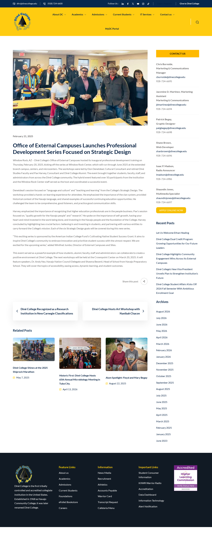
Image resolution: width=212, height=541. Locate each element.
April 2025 (161, 414)
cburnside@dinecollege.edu (170, 76)
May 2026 (161, 330)
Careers (63, 507)
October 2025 (163, 376)
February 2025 (164, 427)
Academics (77, 14)
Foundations (65, 496)
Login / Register (164, 3)
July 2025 (161, 395)
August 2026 (163, 311)
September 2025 (165, 382)
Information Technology (151, 500)
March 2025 (162, 421)
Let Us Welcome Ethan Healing (172, 232)
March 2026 (162, 343)
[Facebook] (128, 3)
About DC (57, 14)
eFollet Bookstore (68, 502)
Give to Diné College (189, 3)
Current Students (122, 14)
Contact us (166, 14)
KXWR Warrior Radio (150, 482)
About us (64, 472)
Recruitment (104, 478)
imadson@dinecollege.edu (170, 174)
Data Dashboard (147, 494)
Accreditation (146, 488)
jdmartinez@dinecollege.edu (171, 104)
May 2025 (161, 408)
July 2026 (161, 317)
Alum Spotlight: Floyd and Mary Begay (126, 377)
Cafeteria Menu (106, 507)
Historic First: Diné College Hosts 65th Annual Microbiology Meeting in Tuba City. (79, 379)
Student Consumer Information (149, 475)
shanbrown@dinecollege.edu (171, 151)
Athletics (102, 484)
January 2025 (163, 434)
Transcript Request (108, 502)
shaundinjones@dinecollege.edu (173, 198)
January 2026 (163, 356)
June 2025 (161, 401)
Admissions (98, 14)
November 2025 (165, 369)
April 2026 (161, 337)
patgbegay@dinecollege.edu (171, 127)
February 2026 (164, 350)
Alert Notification (148, 506)
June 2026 (161, 324)
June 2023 (161, 440)
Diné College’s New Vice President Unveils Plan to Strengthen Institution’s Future (177, 273)
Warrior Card (105, 496)
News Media (104, 472)
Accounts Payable (107, 490)
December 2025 (164, 363)
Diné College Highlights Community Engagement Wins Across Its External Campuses (176, 258)
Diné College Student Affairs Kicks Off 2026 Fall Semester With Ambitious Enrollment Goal (176, 288)
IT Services (145, 14)
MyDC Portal (112, 28)
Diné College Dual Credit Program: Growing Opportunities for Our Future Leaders (176, 243)
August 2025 (163, 388)
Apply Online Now (171, 210)
